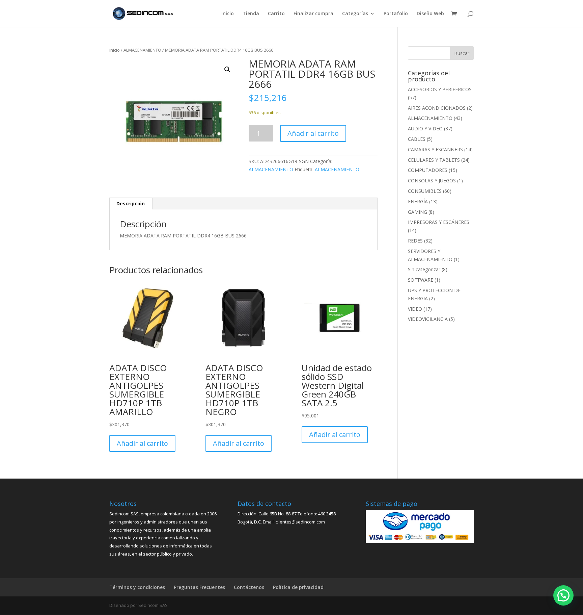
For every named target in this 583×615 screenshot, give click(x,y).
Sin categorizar (424, 269)
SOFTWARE (420, 280)
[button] (227, 69)
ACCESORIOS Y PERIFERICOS (440, 89)
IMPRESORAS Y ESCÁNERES (438, 222)
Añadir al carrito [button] (142, 443)
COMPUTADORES (427, 170)
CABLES (416, 139)
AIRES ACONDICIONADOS (437, 108)
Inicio (227, 14)
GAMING (417, 212)
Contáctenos (249, 587)
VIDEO (415, 309)
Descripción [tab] (130, 203)
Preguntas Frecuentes (199, 587)
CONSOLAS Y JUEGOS (432, 180)
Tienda (251, 14)
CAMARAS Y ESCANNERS (435, 149)
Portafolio (396, 14)
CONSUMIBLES (425, 191)
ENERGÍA (418, 201)
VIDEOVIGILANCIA (428, 319)
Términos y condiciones (137, 587)
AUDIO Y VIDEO (425, 128)
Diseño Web (430, 14)
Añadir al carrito (313, 133)
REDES (415, 240)
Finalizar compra (313, 14)
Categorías (355, 14)
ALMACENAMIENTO (142, 50)
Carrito (276, 14)
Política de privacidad (298, 587)
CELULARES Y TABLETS (434, 160)
